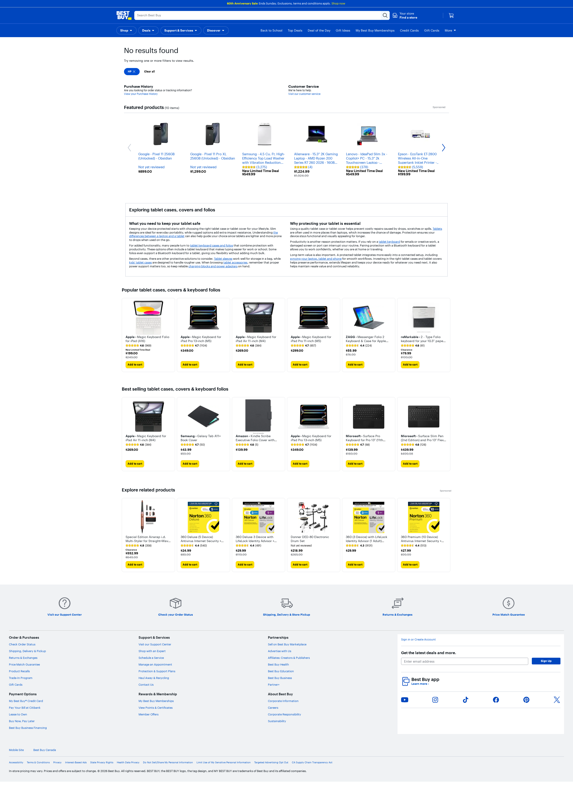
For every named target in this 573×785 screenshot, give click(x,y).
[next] (447, 335)
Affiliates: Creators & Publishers (289, 657)
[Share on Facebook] (496, 699)
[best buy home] (124, 15)
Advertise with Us (279, 651)
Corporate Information (283, 701)
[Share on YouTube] (404, 699)
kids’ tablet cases (140, 262)
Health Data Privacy (128, 762)
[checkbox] (132, 71)
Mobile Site (16, 750)
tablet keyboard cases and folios (211, 245)
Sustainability (277, 721)
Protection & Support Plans (157, 671)
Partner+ (274, 684)
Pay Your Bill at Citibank (25, 707)
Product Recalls (19, 671)
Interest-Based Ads (76, 762)
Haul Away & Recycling (154, 678)
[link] (138, 345)
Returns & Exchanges (23, 657)
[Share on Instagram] (435, 699)
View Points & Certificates (156, 707)
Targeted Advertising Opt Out (271, 762)
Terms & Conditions (38, 762)
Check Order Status (22, 644)
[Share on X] (556, 699)
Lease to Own (18, 714)
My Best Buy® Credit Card (26, 701)
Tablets (437, 228)
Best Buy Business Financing (28, 728)
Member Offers (148, 714)
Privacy (57, 762)
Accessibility (16, 762)
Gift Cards (15, 684)
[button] (404, 15)
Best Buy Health (278, 664)
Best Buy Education (281, 671)
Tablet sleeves (223, 258)
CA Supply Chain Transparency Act (312, 762)
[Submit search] (385, 15)
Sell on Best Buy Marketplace (287, 644)
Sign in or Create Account (418, 639)
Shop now (338, 3)
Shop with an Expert (152, 651)
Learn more (420, 683)
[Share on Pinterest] (526, 699)
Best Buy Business (280, 678)
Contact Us (146, 684)
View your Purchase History (141, 94)
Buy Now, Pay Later (22, 721)
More (448, 30)
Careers (273, 707)
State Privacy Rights (101, 762)
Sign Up (546, 661)
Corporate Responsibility (284, 714)
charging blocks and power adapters (212, 266)
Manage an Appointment (155, 664)
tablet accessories (235, 262)
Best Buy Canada (44, 750)
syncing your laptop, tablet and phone (316, 258)
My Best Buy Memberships (156, 701)
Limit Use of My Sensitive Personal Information (224, 762)
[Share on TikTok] (465, 699)
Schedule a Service (151, 657)
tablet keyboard (389, 241)
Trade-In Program (20, 678)
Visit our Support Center (155, 644)
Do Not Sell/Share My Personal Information (168, 762)
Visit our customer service (304, 94)
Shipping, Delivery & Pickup (27, 651)
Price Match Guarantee (24, 664)
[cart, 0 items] (451, 15)
